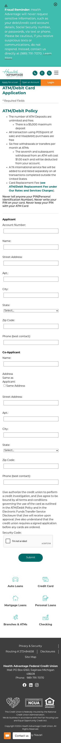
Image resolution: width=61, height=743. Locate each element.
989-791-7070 (35, 678)
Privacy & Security (30, 646)
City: (5, 289)
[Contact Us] (35, 73)
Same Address (15, 386)
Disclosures (47, 651)
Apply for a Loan (10, 82)
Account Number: (14, 225)
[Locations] (42, 73)
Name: (6, 241)
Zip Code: (8, 320)
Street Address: (12, 257)
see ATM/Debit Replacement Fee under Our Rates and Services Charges (33, 187)
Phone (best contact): (16, 336)
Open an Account (30, 82)
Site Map (30, 657)
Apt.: (5, 273)
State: (6, 305)
